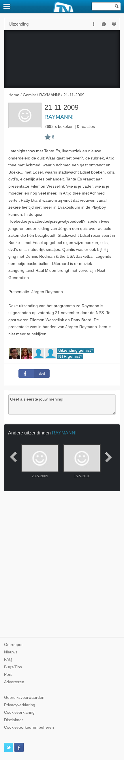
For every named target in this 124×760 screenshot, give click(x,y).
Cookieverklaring (19, 712)
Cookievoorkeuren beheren (29, 727)
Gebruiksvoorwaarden (24, 697)
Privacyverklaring (19, 705)
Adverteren (14, 682)
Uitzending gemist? (75, 350)
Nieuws (10, 652)
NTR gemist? (70, 356)
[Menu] (7, 6)
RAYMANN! (59, 117)
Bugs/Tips (13, 667)
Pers (8, 674)
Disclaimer (13, 720)
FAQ (8, 659)
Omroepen (14, 644)
